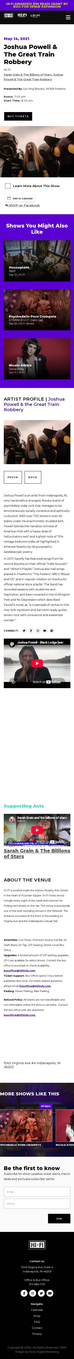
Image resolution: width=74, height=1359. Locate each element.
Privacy (37, 1333)
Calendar (37, 1310)
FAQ (37, 1321)
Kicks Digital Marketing (44, 1351)
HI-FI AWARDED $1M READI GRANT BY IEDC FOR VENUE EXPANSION (37, 5)
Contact (37, 1327)
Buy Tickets (18, 116)
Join (59, 1218)
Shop (37, 1315)
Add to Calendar (23, 198)
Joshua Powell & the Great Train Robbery (34, 404)
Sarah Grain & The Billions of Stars (28, 74)
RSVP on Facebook (24, 205)
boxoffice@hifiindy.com (35, 986)
